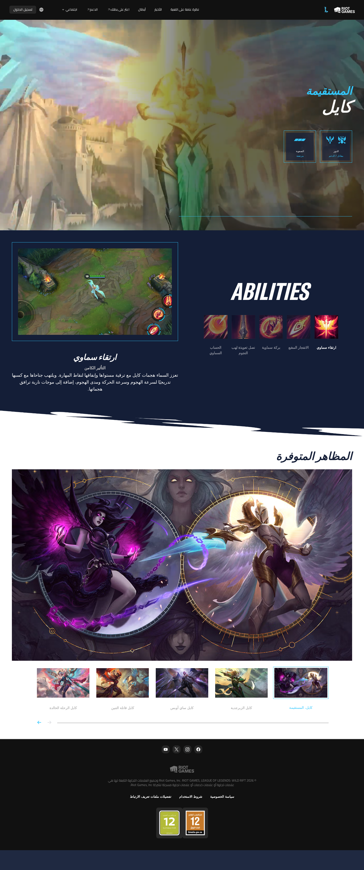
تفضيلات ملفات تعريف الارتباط (150, 796)
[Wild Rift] (326, 9)
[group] (271, 335)
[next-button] (39, 722)
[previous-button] (49, 722)
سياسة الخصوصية (222, 796)
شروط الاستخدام (190, 796)
